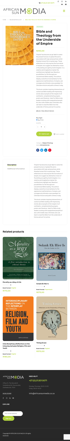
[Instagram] (62, 1)
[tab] (16, 165)
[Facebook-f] (58, 1)
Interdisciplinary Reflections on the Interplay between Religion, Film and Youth (17, 346)
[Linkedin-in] (65, 1)
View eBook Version (47, 111)
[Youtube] (62, 4)
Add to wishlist (60, 134)
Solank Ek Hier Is (42, 284)
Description (11, 165)
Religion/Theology (16, 19)
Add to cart (45, 134)
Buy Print (40, 120)
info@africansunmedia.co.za (42, 393)
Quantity (38, 123)
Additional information (16, 169)
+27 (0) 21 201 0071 (47, 3)
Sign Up (8, 418)
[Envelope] (65, 4)
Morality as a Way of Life (12, 282)
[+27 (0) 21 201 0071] (39, 3)
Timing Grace (41, 343)
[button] (64, 11)
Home (4, 19)
